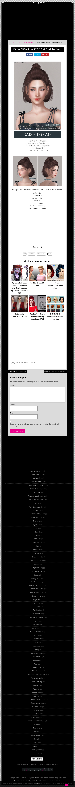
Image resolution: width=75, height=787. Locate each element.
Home (15, 42)
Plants (35, 685)
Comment (14, 385)
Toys (35, 743)
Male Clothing (36, 517)
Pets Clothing (37, 682)
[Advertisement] (37, 21)
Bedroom (36, 539)
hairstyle (31, 254)
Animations (36, 492)
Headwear (36, 474)
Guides (36, 575)
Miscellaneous (36, 482)
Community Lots (36, 589)
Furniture (35, 532)
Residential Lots (35, 592)
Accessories (34, 471)
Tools (36, 739)
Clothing (35, 511)
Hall (37, 546)
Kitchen (36, 553)
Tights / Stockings (36, 489)
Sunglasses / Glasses (36, 485)
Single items (36, 568)
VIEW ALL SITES (37, 759)
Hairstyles (21, 42)
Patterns (36, 660)
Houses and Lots (35, 585)
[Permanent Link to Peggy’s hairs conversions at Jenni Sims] (55, 280)
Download (37, 247)
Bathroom (36, 535)
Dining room (36, 542)
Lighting (36, 649)
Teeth (36, 732)
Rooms (35, 693)
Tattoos (35, 728)
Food (36, 528)
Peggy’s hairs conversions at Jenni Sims (55, 285)
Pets (35, 664)
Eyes (35, 525)
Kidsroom (36, 550)
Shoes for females (36, 699)
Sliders (36, 724)
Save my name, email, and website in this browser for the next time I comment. (34, 425)
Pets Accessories (37, 678)
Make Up (35, 603)
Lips (35, 621)
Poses (35, 689)
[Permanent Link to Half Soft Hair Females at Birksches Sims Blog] (55, 311)
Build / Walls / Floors (35, 500)
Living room (36, 557)
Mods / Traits (35, 632)
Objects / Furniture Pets (37, 674)
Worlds (36, 753)
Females (36, 710)
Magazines (36, 600)
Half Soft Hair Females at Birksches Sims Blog (55, 316)
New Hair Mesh (31, 42)
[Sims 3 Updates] (37, 769)
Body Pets (37, 667)
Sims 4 (50, 254)
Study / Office (36, 571)
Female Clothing (35, 514)
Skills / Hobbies (36, 717)
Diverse (35, 521)
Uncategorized (36, 750)
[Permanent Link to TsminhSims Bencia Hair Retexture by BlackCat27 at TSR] (37, 311)
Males (36, 714)
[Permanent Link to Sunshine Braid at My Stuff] (37, 280)
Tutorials (36, 746)
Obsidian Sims (41, 254)
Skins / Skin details (35, 721)
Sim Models (35, 707)
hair (24, 254)
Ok (67, 785)
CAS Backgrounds (36, 507)
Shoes (35, 696)
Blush (36, 606)
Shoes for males (37, 703)
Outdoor (36, 564)
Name (12, 405)
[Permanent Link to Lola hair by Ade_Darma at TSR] (19, 311)
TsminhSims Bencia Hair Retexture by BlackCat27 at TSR (37, 316)
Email (12, 413)
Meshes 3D (36, 628)
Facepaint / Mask (36, 617)
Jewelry (36, 478)
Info (71, 785)
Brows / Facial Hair (35, 496)
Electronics (37, 646)
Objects (34, 635)
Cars (35, 503)
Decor (36, 642)
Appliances (37, 639)
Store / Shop (36, 596)
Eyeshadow (36, 614)
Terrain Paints (36, 735)
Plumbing (36, 657)
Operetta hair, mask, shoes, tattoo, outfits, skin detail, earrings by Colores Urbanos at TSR (19, 288)
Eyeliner (36, 610)
